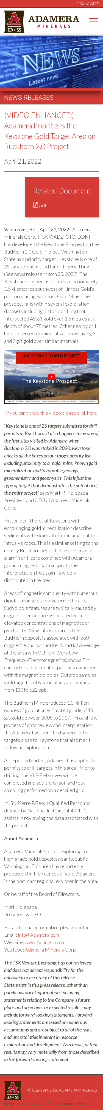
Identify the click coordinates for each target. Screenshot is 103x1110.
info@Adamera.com (38, 935)
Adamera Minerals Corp (50, 950)
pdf (42, 205)
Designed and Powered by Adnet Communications (45, 1103)
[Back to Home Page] (42, 21)
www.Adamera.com (45, 942)
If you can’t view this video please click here (51, 413)
